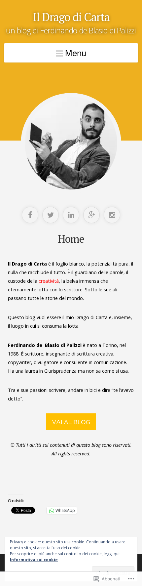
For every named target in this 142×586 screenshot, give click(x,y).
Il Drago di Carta (71, 16)
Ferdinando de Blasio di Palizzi (45, 345)
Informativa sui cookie (34, 560)
